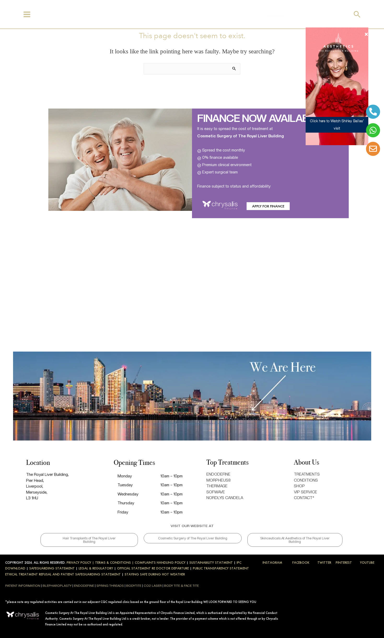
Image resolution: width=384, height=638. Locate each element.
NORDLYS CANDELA (224, 497)
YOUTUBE (367, 562)
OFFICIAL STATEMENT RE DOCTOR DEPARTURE (153, 568)
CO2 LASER (153, 586)
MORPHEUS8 (218, 480)
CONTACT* (304, 497)
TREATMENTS (56, 14)
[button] (357, 14)
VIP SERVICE (305, 492)
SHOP (299, 486)
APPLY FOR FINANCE (268, 206)
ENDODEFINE (218, 474)
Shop (134, 14)
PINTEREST (344, 562)
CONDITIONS (306, 480)
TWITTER (324, 562)
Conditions (80, 14)
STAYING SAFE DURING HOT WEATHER (155, 574)
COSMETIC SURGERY (109, 14)
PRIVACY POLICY (79, 562)
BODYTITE (133, 586)
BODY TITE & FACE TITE (181, 586)
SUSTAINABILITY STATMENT (211, 562)
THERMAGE (217, 486)
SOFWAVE (215, 492)
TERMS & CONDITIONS (113, 562)
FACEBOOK (301, 562)
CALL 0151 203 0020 (304, 16)
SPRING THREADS (110, 586)
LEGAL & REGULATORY (96, 568)
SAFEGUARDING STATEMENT (52, 568)
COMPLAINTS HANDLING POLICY (160, 562)
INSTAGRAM (272, 562)
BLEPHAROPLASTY (57, 586)
